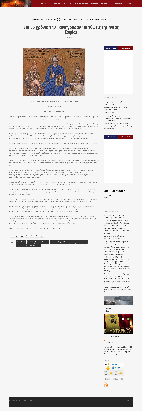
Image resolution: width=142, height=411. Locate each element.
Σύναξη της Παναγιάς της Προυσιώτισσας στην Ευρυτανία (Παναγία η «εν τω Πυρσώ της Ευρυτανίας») (118, 118)
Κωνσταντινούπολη (82, 242)
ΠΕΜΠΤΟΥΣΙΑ (111, 48)
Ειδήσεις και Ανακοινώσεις (45, 19)
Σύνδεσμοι (57, 3)
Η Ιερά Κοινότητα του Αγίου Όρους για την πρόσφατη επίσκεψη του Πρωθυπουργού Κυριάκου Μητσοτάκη (117, 276)
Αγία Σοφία (30, 242)
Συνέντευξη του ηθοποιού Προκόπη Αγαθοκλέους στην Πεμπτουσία (116, 243)
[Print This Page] (37, 236)
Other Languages (81, 3)
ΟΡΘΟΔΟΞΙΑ (125, 48)
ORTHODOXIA (125, 137)
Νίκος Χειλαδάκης (22, 245)
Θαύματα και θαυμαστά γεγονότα (75, 19)
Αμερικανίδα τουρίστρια (42, 242)
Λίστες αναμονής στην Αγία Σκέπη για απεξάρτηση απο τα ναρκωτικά (116, 216)
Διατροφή (68, 3)
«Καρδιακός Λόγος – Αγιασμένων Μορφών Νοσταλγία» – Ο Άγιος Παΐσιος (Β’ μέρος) (117, 230)
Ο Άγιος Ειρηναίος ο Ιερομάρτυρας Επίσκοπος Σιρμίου (115, 108)
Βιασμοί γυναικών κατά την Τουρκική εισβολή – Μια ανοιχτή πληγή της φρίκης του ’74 (117, 289)
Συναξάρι (110, 343)
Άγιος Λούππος (109, 113)
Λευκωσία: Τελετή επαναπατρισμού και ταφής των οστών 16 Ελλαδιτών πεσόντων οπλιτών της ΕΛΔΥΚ (117, 249)
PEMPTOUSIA (111, 137)
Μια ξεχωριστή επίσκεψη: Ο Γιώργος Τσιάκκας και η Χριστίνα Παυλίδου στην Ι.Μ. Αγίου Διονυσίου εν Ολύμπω (117, 223)
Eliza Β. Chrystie (21, 242)
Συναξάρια (94, 3)
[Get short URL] (27, 236)
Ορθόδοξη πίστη (102, 19)
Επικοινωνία (117, 3)
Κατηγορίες (46, 3)
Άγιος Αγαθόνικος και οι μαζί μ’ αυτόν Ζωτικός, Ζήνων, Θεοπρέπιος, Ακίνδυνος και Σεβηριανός (118, 126)
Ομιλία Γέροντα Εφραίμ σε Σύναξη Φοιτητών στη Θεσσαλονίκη (115, 237)
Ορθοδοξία (32, 245)
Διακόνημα (105, 3)
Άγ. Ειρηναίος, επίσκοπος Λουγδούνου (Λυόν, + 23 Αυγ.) (117, 103)
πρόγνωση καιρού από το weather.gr (114, 376)
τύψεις (38, 245)
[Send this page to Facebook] (12, 236)
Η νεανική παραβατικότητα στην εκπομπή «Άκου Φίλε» (118, 283)
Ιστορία (73, 242)
